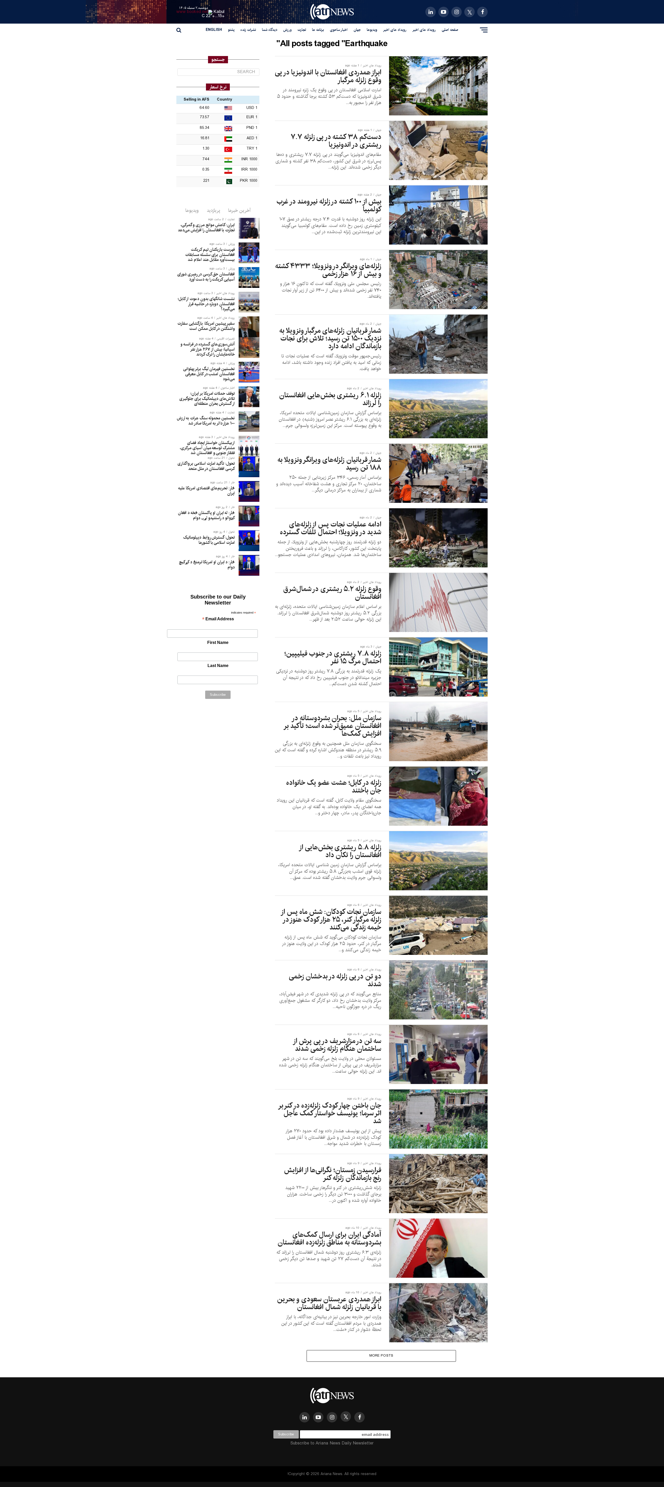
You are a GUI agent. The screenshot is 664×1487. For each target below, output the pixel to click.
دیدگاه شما (269, 30)
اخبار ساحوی (339, 30)
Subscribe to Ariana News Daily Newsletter (332, 1443)
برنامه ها (318, 30)
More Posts (381, 1355)
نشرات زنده (248, 30)
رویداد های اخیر (424, 30)
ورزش (287, 30)
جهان (357, 30)
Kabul (219, 11)
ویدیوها (372, 30)
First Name (218, 642)
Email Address (218, 619)
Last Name (218, 665)
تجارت (302, 30)
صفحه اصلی (450, 30)
